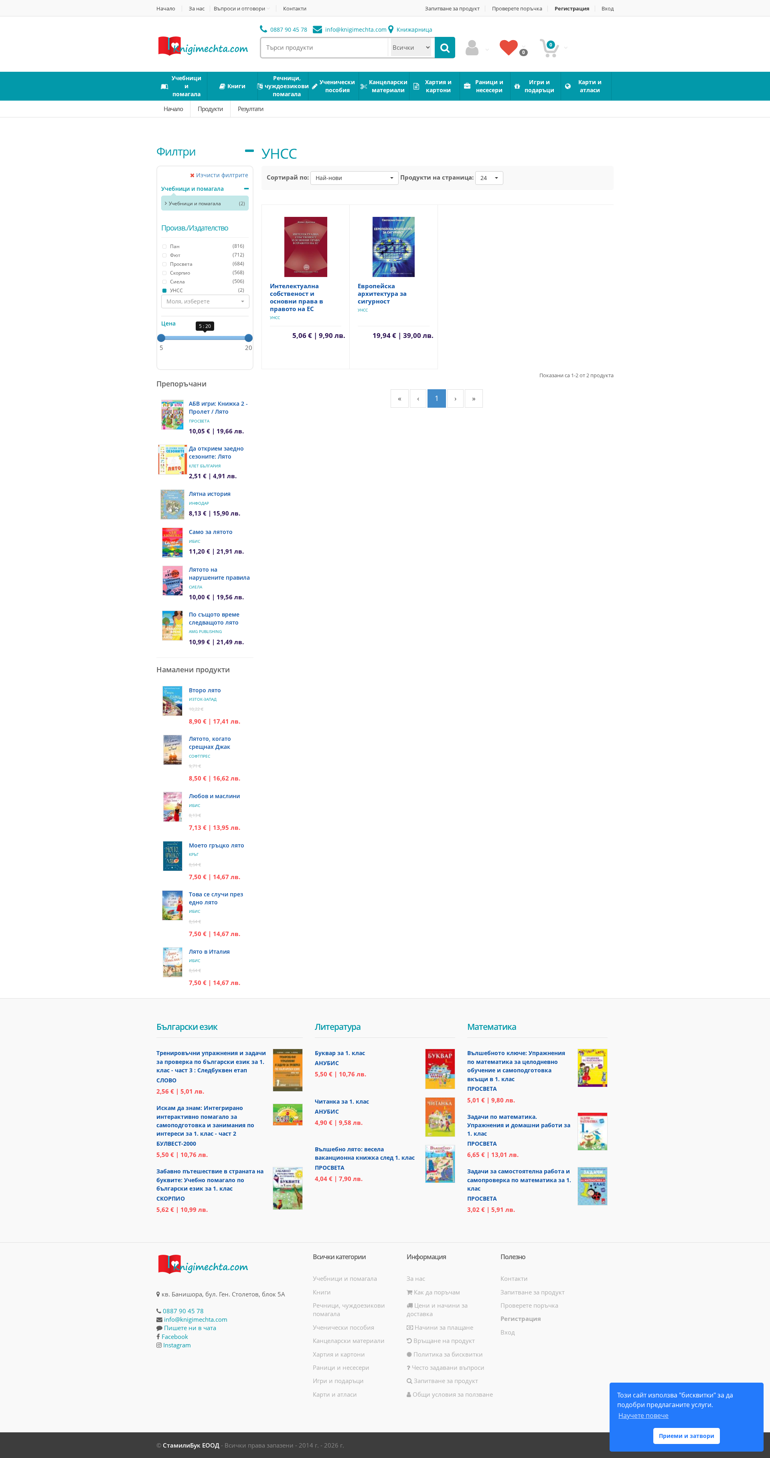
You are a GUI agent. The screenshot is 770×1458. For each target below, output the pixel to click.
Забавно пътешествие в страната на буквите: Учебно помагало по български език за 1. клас (209, 1179)
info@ (355, 29)
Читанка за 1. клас (342, 1101)
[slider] (161, 338)
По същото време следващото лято (214, 618)
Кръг (194, 854)
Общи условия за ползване (452, 1394)
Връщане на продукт (443, 1341)
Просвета (199, 421)
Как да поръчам (436, 1292)
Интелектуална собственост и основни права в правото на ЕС (296, 297)
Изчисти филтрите (221, 175)
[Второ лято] (172, 701)
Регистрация (572, 9)
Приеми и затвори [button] (686, 1436)
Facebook (175, 1337)
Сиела (195, 587)
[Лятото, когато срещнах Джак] (172, 750)
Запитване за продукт (452, 9)
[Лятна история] (172, 504)
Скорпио (170, 1198)
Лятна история (210, 493)
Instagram (177, 1345)
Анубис (327, 1063)
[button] (205, 301)
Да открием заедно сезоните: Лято (216, 452)
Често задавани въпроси (447, 1367)
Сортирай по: (288, 177)
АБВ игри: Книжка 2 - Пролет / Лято (218, 407)
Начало (165, 9)
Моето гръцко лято (216, 845)
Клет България (205, 466)
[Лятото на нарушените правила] (172, 581)
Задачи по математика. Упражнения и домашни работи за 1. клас (518, 1125)
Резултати (250, 109)
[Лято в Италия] (172, 962)
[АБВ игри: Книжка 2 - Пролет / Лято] (172, 415)
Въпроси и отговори (239, 8)
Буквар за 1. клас (340, 1053)
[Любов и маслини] (172, 807)
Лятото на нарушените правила (219, 573)
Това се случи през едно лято (216, 898)
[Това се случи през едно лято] (172, 905)
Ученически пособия (343, 1327)
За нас (197, 9)
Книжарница (413, 29)
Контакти (294, 9)
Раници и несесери (341, 1367)
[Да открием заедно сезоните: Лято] (172, 460)
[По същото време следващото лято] (172, 626)
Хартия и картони (339, 1354)
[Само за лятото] (172, 543)
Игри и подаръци (338, 1381)
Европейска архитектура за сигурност (382, 293)
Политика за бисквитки (447, 1354)
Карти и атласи (335, 1394)
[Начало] (202, 45)
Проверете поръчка (517, 9)
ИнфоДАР (199, 503)
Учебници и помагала (192, 188)
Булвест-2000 (176, 1143)
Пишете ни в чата (190, 1328)
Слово (166, 1080)
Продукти (210, 109)
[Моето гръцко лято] (172, 856)
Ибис (194, 541)
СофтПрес (199, 756)
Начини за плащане (443, 1327)
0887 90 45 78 (288, 29)
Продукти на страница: (437, 177)
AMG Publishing (205, 631)
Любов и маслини (214, 796)
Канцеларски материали (349, 1341)
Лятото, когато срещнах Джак (210, 742)
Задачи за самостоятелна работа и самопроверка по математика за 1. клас (519, 1179)
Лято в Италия (209, 951)
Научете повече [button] (643, 1415)
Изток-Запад (203, 699)
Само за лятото (211, 532)
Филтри (176, 151)
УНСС (275, 317)
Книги (322, 1292)
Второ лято (205, 690)
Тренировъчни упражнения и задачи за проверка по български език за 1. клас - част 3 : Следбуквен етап (211, 1061)
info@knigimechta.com (195, 1319)
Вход (608, 9)
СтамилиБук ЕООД (191, 1445)
